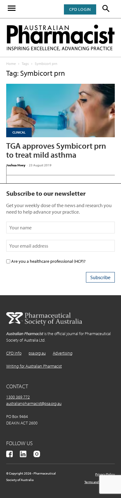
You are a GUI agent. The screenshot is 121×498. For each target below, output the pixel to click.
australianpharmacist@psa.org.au (33, 403)
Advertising (63, 353)
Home (11, 63)
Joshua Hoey (15, 165)
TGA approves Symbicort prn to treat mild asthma (56, 150)
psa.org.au (37, 353)
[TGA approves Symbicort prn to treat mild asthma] (60, 110)
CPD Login (80, 9)
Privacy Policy (105, 474)
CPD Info (13, 353)
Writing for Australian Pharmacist (34, 366)
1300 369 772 (18, 397)
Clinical (18, 132)
